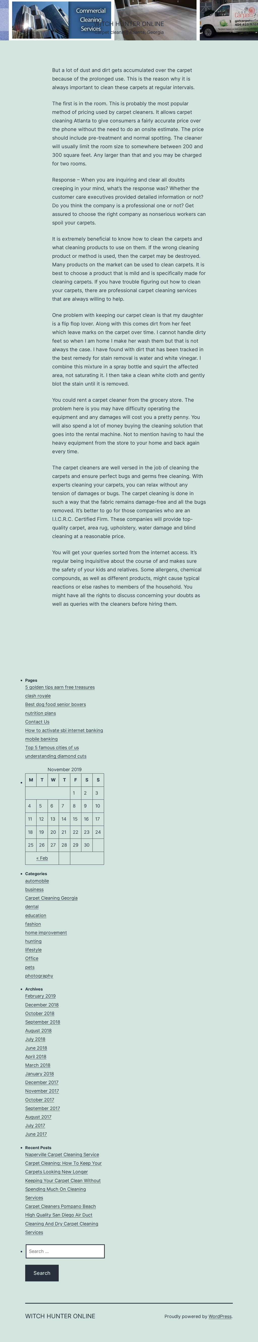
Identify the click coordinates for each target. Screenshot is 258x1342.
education (35, 915)
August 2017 (38, 1117)
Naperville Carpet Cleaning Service (62, 1154)
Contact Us (37, 721)
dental (32, 906)
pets (30, 967)
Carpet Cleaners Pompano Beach (60, 1206)
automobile (37, 880)
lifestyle (33, 949)
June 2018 (36, 1048)
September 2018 (42, 1022)
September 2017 (42, 1108)
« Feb (42, 858)
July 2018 (35, 1039)
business (34, 889)
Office (31, 958)
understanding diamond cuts (55, 756)
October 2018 (39, 1013)
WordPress (220, 1316)
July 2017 (35, 1125)
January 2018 (39, 1073)
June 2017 (36, 1134)
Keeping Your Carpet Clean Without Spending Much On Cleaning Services (63, 1189)
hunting (33, 941)
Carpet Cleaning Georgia (51, 898)
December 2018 (42, 1004)
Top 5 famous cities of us (52, 747)
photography (39, 975)
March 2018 (37, 1065)
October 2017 (39, 1099)
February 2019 (40, 996)
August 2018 (38, 1030)
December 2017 (41, 1082)
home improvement (46, 932)
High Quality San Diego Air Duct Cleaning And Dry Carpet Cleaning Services (61, 1223)
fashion (33, 924)
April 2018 (35, 1056)
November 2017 (42, 1091)
